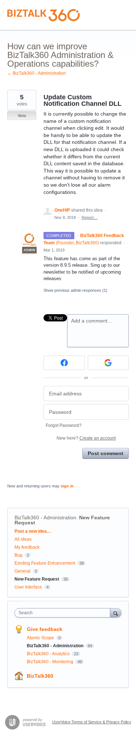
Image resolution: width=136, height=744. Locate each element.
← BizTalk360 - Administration (36, 73)
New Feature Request (37, 579)
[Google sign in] (108, 363)
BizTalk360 (40, 676)
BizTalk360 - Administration (45, 517)
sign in (67, 486)
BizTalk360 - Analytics (49, 653)
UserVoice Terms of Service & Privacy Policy (91, 722)
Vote (22, 115)
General (22, 571)
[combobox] (64, 612)
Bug (18, 555)
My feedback (27, 547)
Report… (90, 217)
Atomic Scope (41, 637)
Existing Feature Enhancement (45, 563)
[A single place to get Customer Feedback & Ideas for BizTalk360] (43, 15)
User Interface (28, 587)
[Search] (115, 612)
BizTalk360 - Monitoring (50, 661)
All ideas (23, 539)
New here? (86, 438)
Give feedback (44, 629)
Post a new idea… (33, 531)
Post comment (105, 453)
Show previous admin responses (75, 290)
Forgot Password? (64, 425)
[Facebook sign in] (64, 363)
